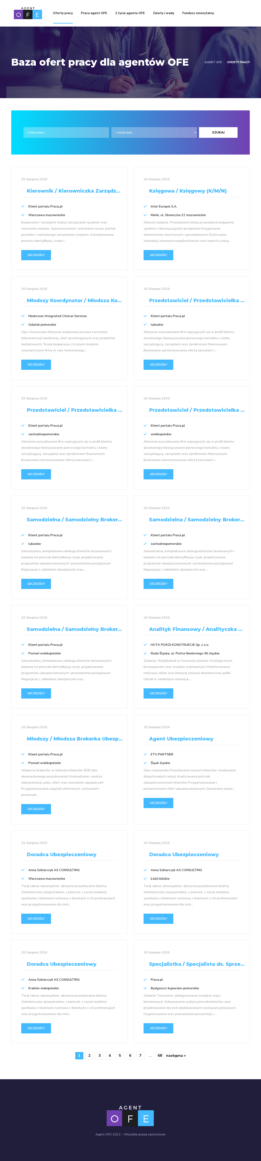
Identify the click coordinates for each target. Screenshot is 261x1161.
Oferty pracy (63, 13)
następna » (176, 1055)
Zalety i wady (163, 13)
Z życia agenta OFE (130, 13)
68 (160, 1055)
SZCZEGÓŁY (36, 255)
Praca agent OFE (94, 13)
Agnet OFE (213, 62)
